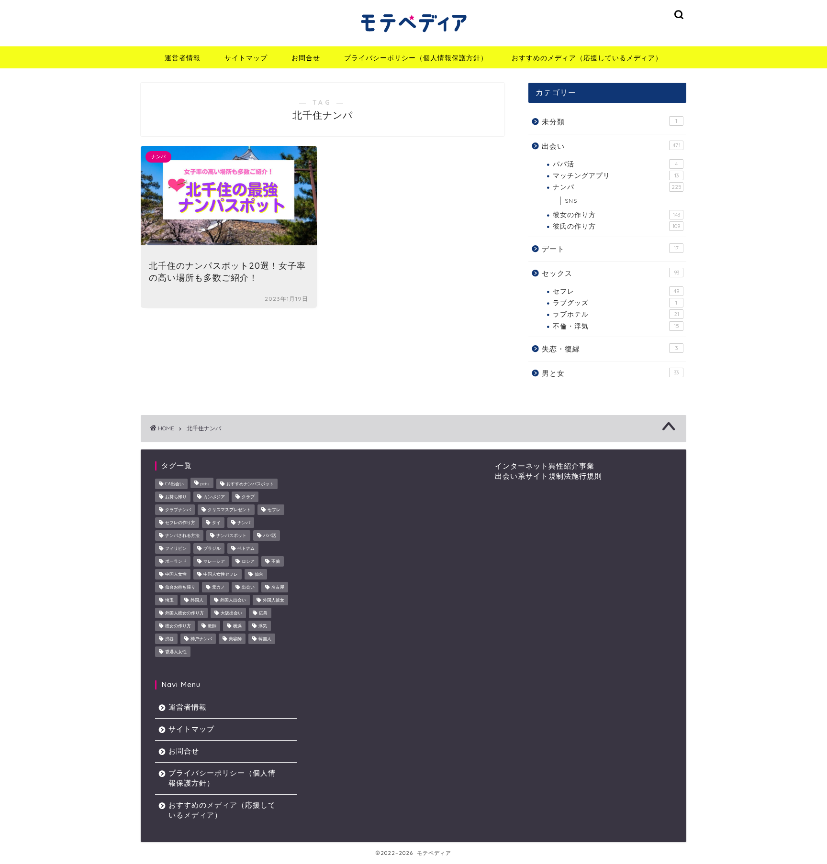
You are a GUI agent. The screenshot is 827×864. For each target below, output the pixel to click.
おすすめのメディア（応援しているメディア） (587, 58)
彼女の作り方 (616, 214)
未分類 (609, 121)
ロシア (248, 561)
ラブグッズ (615, 302)
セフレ (616, 291)
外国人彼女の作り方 (184, 612)
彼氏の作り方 (616, 226)
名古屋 (277, 587)
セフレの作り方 (180, 522)
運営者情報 (183, 58)
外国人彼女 (273, 599)
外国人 (196, 599)
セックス (610, 273)
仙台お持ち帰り (180, 587)
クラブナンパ (178, 509)
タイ (216, 522)
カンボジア (214, 496)
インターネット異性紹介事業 (544, 465)
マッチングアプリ (616, 175)
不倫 (275, 561)
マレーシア (214, 561)
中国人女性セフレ (220, 574)
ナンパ (617, 187)
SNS (571, 200)
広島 (263, 612)
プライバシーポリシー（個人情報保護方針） (416, 58)
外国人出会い (233, 599)
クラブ (248, 496)
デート (610, 248)
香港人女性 (176, 651)
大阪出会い (231, 612)
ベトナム (246, 548)
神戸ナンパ (201, 638)
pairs (205, 483)
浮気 (262, 625)
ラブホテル (616, 314)
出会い (611, 146)
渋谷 (169, 638)
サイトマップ (246, 58)
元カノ (218, 587)
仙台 (259, 574)
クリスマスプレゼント (229, 509)
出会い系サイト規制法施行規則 (548, 476)
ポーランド (176, 561)
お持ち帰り (176, 496)
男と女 (610, 373)
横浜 (237, 625)
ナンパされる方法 (182, 535)
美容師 (235, 638)
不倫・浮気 (616, 326)
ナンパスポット (231, 535)
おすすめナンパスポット (250, 483)
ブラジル (212, 548)
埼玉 (169, 599)
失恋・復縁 (610, 348)
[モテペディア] (413, 35)
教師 (212, 625)
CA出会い (174, 483)
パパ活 (615, 164)
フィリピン (176, 548)
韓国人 (264, 638)
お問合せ (305, 58)
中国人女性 (176, 574)
